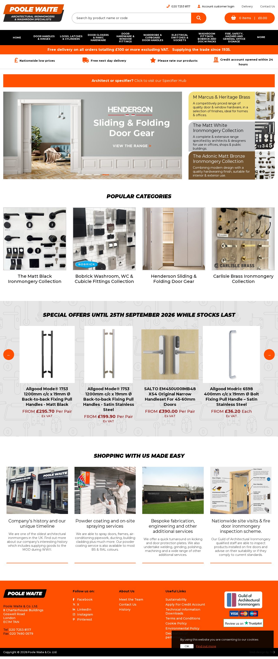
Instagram (85, 614)
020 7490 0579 (21, 634)
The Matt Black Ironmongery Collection (34, 279)
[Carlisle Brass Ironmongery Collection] (243, 239)
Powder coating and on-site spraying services (105, 523)
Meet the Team (131, 599)
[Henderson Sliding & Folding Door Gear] (174, 239)
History (125, 609)
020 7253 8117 (180, 6)
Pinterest (84, 619)
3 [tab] (97, 174)
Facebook (85, 599)
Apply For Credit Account (185, 604)
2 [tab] (88, 174)
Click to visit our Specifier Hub (139, 81)
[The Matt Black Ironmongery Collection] (35, 239)
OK (187, 646)
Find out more (206, 646)
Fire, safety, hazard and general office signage (234, 37)
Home (17, 37)
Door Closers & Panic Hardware (98, 37)
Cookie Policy (176, 623)
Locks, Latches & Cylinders (71, 37)
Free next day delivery (108, 60)
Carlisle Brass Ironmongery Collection (243, 279)
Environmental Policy (182, 628)
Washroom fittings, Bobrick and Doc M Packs (207, 37)
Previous (8, 354)
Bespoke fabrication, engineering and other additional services (173, 526)
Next (269, 354)
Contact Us (267, 6)
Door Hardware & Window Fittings (125, 37)
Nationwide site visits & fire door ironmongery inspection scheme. (241, 526)
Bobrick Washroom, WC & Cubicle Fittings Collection (104, 279)
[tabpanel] (92, 135)
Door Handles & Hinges (44, 37)
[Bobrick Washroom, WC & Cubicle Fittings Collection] (104, 239)
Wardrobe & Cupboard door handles (152, 37)
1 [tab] (79, 174)
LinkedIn (84, 609)
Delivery (247, 6)
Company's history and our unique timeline (37, 523)
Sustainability (176, 599)
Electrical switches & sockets (179, 37)
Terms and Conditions (182, 618)
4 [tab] (106, 174)
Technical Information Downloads (182, 611)
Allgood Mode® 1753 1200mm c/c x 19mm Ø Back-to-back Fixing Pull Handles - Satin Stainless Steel (108, 399)
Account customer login (218, 6)
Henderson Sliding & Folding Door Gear (174, 279)
